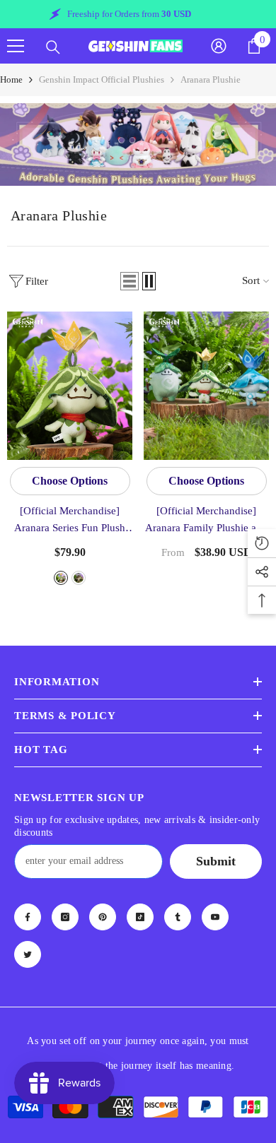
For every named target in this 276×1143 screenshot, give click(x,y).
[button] (129, 281)
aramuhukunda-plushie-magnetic (78, 578)
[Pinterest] (102, 917)
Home (11, 79)
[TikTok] (140, 917)
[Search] (53, 47)
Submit (216, 861)
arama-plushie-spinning (61, 578)
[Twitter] (27, 954)
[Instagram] (65, 917)
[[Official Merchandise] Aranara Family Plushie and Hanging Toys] (206, 386)
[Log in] (218, 46)
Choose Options (70, 481)
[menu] (15, 45)
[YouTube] (215, 917)
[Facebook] (27, 917)
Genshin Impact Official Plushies (101, 79)
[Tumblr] (177, 917)
